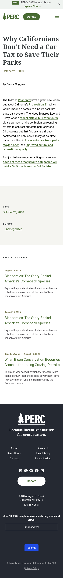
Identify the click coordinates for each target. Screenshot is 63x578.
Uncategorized (13, 229)
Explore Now (31, 6)
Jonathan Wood (12, 354)
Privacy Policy (32, 568)
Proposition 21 (38, 104)
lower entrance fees (38, 140)
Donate (31, 481)
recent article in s (39, 118)
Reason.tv (24, 100)
